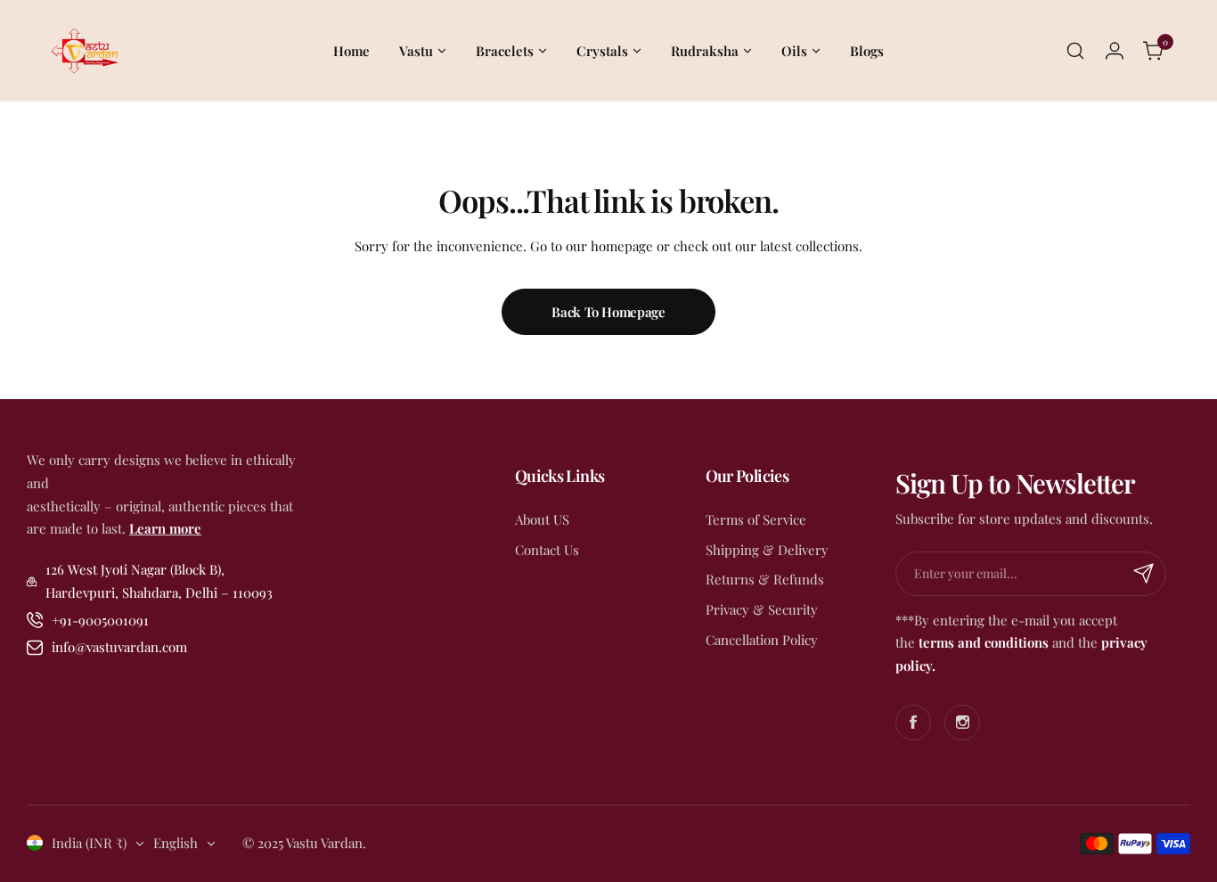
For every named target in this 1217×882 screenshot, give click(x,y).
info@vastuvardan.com (119, 647)
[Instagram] (962, 722)
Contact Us (547, 550)
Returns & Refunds (765, 579)
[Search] (1075, 50)
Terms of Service (756, 519)
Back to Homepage (608, 312)
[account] (1114, 50)
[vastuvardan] (84, 51)
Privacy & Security (762, 609)
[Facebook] (913, 722)
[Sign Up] (1144, 573)
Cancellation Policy (762, 640)
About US (542, 519)
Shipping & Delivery (767, 550)
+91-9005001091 (100, 620)
